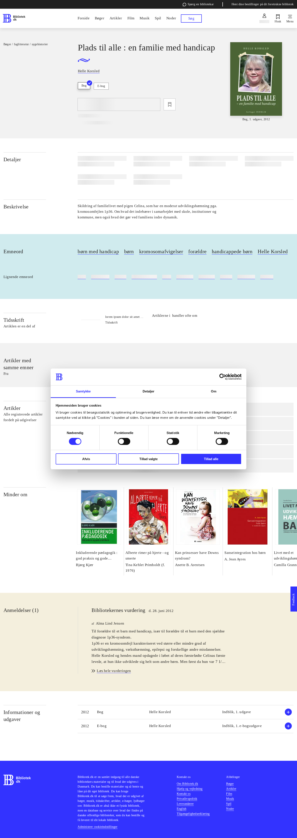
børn (129, 251)
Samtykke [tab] (83, 391)
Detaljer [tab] (149, 391)
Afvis (86, 459)
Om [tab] (213, 391)
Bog (84, 85)
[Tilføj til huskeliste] (170, 104)
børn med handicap (98, 251)
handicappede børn (232, 251)
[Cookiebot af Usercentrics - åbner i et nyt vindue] (223, 377)
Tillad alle (211, 459)
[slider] (256, 82)
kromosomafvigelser (161, 251)
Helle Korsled (273, 251)
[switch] (124, 441)
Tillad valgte (148, 459)
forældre (197, 251)
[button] (186, 712)
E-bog (101, 86)
